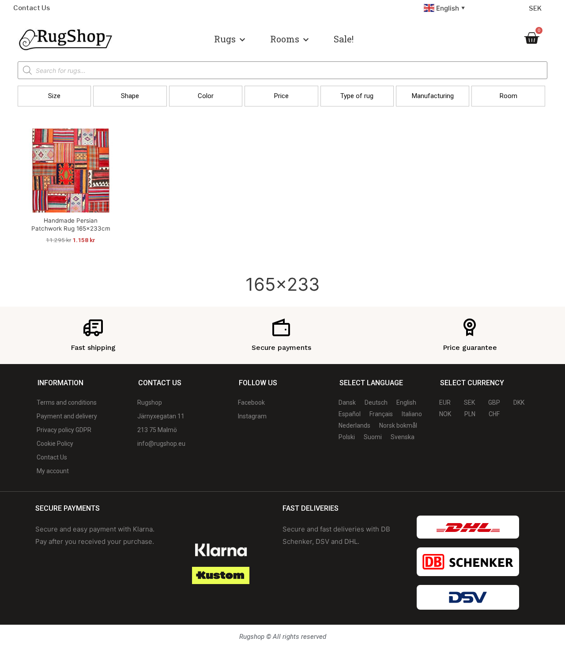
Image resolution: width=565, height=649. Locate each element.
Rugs (225, 39)
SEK (535, 8)
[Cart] (531, 38)
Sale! (344, 39)
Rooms (284, 39)
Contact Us (31, 8)
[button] (54, 96)
